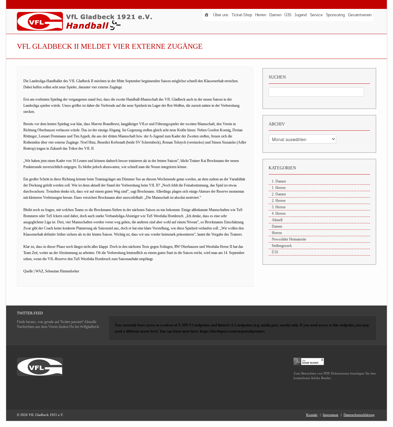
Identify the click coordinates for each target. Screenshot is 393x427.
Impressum (330, 415)
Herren (260, 15)
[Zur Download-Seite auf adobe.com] (309, 361)
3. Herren (279, 207)
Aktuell (277, 220)
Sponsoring (335, 15)
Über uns (220, 15)
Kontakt (311, 415)
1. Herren (279, 188)
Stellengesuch (282, 246)
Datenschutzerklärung (359, 415)
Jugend (300, 15)
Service (316, 15)
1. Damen (279, 181)
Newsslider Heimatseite (289, 239)
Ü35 (287, 15)
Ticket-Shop (242, 15)
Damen (275, 15)
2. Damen (279, 194)
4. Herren (279, 213)
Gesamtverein (360, 15)
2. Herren (279, 200)
